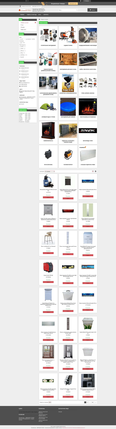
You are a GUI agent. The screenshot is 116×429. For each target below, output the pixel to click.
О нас (39, 14)
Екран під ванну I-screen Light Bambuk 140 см (68, 219)
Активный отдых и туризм (48, 116)
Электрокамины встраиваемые (88, 116)
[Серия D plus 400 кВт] (48, 267)
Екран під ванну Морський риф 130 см (87, 189)
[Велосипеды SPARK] (88, 131)
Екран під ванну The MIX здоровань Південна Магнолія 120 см (48, 389)
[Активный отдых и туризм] (48, 107)
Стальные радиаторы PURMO (88, 164)
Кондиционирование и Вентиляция (88, 45)
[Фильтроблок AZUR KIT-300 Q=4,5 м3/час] (48, 181)
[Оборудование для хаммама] (68, 107)
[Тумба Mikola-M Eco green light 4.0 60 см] (87, 324)
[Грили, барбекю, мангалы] (88, 83)
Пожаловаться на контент (67, 427)
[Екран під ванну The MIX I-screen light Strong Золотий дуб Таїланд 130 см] (87, 267)
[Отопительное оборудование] (48, 35)
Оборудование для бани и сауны (68, 69)
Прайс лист (23, 29)
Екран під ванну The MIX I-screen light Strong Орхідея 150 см (68, 276)
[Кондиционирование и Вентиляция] (88, 35)
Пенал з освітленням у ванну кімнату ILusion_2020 (68, 333)
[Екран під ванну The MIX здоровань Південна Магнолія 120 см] (48, 380)
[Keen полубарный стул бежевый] (48, 238)
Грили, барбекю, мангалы (87, 93)
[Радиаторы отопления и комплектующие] (68, 131)
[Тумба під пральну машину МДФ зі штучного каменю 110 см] (87, 380)
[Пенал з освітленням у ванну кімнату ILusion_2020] (68, 324)
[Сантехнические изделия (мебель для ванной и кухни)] (48, 83)
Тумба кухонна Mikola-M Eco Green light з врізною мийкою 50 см (68, 304)
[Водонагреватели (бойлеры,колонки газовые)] (48, 59)
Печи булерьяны (48, 164)
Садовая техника (68, 45)
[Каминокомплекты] (48, 131)
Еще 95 (22, 57)
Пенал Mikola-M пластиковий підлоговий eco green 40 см (87, 219)
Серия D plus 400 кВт (48, 275)
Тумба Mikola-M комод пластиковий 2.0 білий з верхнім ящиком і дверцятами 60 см (88, 247)
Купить (48, 197)
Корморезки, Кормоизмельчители (68, 93)
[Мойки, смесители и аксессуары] (88, 59)
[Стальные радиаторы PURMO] (88, 154)
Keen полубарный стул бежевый (48, 246)
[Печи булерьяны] (48, 154)
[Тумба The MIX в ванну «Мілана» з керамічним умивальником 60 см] (48, 210)
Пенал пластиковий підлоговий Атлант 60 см (68, 247)
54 (92, 402)
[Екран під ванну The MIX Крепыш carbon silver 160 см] (48, 324)
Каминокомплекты (48, 140)
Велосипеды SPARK (88, 140)
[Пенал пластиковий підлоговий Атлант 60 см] (68, 238)
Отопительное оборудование (48, 45)
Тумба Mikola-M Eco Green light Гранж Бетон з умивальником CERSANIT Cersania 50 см (68, 190)
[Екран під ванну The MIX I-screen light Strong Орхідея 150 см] (68, 267)
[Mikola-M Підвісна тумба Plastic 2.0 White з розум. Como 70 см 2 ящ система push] (87, 351)
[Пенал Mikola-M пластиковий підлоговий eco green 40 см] (87, 210)
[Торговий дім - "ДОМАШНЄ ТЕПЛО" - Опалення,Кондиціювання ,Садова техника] (25, 10)
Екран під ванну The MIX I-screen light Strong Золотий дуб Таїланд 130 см (88, 276)
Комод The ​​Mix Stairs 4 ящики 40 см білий (68, 389)
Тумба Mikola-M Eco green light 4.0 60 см (88, 333)
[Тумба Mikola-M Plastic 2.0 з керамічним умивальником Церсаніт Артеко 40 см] (48, 295)
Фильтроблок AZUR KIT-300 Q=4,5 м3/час (48, 190)
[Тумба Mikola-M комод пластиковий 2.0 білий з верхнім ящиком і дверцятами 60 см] (87, 238)
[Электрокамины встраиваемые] (88, 107)
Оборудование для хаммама (68, 116)
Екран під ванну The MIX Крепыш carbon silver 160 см (48, 333)
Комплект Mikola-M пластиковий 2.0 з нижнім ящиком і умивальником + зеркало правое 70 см (68, 361)
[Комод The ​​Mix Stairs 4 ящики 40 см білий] (68, 380)
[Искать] (77, 10)
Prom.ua (63, 426)
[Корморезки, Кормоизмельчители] (68, 83)
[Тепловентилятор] (68, 154)
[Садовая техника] (68, 35)
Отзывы (23, 27)
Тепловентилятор (68, 164)
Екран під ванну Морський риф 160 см (87, 303)
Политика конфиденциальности (79, 427)
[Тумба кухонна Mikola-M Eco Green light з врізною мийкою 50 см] (68, 295)
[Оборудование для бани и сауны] (68, 59)
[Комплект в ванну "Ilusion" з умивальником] (48, 351)
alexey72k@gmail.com (25, 82)
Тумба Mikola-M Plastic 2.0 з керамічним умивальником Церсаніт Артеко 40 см (48, 304)
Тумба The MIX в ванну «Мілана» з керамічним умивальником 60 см (48, 219)
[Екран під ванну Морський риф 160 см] (87, 295)
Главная (22, 14)
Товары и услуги (31, 14)
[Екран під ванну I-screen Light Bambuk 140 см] (68, 210)
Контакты (46, 14)
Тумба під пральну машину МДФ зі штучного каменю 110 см (87, 389)
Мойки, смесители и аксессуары (88, 69)
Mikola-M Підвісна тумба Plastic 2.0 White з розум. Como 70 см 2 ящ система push (88, 361)
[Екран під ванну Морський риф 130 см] (87, 181)
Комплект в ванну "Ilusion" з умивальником (48, 360)
